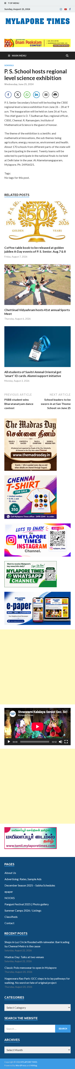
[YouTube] (65, 9)
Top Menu (13, 3)
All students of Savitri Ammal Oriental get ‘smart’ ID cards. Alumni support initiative (32, 374)
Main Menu (19, 55)
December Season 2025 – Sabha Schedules (30, 885)
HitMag (34, 1065)
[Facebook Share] (8, 94)
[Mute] (60, 741)
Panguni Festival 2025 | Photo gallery (27, 904)
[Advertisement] (37, 666)
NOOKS (10, 898)
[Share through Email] (46, 94)
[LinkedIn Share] (36, 94)
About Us (10, 872)
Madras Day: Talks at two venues (24, 957)
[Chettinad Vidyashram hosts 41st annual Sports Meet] (37, 306)
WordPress (21, 1065)
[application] (37, 726)
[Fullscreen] (66, 741)
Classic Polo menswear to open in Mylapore (31, 967)
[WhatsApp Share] (27, 94)
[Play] (9, 741)
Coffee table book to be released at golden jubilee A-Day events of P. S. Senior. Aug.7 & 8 (35, 249)
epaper (9, 891)
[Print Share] (55, 94)
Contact (9, 923)
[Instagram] (61, 9)
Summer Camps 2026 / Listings (23, 910)
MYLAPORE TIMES (29, 1062)
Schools (9, 65)
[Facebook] (70, 9)
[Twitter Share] (17, 94)
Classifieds (11, 916)
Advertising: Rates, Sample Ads (23, 879)
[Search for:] (37, 1029)
